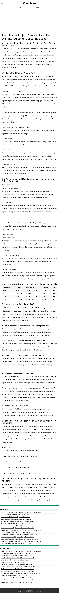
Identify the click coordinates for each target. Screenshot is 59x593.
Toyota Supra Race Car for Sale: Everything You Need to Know (19, 521)
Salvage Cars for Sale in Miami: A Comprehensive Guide (17, 571)
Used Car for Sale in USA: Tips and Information (15, 560)
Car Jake (29, 3)
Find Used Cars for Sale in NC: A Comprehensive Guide (17, 569)
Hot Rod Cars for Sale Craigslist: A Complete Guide (16, 532)
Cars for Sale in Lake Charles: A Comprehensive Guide (17, 580)
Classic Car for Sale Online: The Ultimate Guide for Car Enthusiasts (21, 512)
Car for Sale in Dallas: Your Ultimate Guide (14, 555)
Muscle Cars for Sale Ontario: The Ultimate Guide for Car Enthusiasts (21, 530)
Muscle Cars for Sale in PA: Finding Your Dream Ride (17, 582)
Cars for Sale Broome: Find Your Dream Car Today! (16, 543)
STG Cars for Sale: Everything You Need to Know (15, 523)
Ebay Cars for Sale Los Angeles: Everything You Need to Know (19, 534)
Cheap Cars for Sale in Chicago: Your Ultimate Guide (16, 564)
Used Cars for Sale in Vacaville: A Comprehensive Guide (17, 558)
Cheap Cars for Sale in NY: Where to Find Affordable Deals (18, 566)
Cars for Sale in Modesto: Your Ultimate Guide (15, 562)
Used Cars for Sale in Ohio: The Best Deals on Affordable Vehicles (20, 573)
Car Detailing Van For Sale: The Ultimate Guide (15, 514)
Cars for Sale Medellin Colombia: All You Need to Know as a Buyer (21, 541)
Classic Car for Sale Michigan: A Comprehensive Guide (17, 537)
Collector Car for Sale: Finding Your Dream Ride (15, 517)
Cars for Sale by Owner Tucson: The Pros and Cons (16, 519)
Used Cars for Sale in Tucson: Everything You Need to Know (19, 553)
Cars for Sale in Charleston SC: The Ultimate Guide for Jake (18, 578)
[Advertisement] (29, 18)
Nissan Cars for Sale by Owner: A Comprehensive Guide (17, 528)
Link (53, 290)
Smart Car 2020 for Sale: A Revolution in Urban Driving (17, 525)
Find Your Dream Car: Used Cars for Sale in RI (15, 575)
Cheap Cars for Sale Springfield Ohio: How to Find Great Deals (19, 539)
